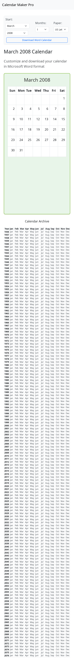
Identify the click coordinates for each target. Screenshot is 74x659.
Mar (22, 231)
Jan (11, 231)
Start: (9, 19)
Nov (62, 231)
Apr (27, 231)
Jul (42, 231)
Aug (47, 231)
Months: (40, 23)
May (32, 231)
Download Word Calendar (37, 40)
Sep (52, 231)
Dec (68, 231)
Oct (57, 231)
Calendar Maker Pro (18, 4)
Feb (16, 231)
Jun (37, 231)
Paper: (58, 23)
